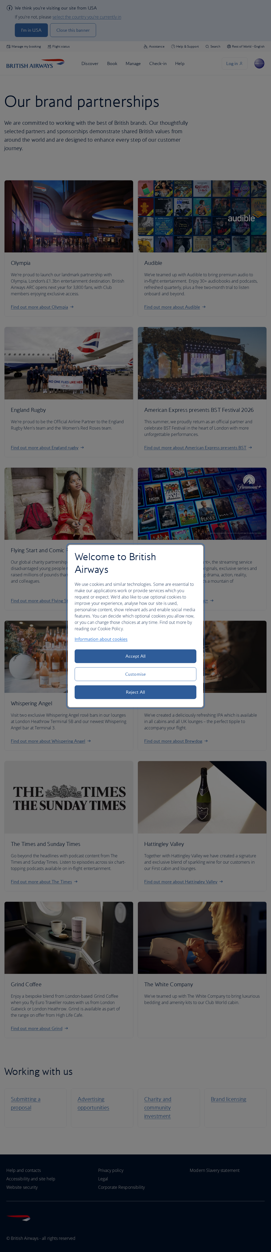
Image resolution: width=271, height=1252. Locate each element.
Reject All (135, 692)
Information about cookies (101, 639)
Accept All (135, 656)
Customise (135, 674)
